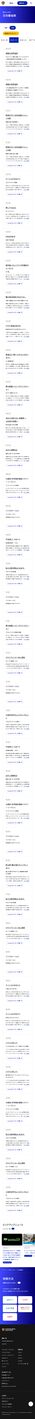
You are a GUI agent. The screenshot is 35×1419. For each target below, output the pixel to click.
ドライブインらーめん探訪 (15, 657)
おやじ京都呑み (11, 450)
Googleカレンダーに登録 (14, 71)
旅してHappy (11, 207)
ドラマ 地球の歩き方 (13, 326)
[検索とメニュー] (31, 3)
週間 (6, 28)
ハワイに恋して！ (12, 1042)
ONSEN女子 (10, 236)
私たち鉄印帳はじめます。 (15, 568)
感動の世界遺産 (12, 53)
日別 (12, 28)
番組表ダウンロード (10, 33)
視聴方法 (21, 3)
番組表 (11, 3)
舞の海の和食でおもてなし (16, 297)
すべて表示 (26, 66)
